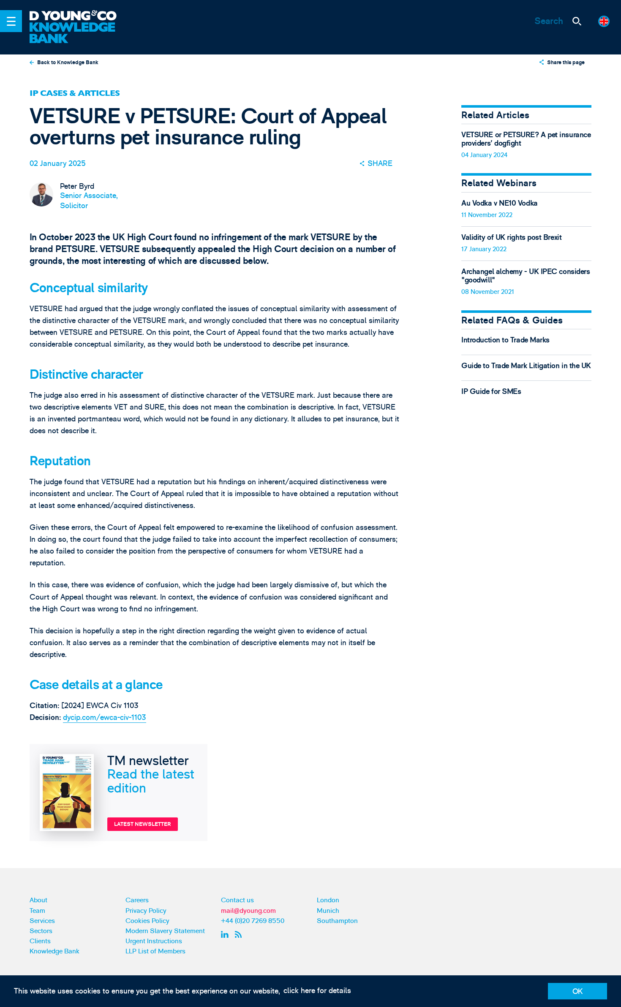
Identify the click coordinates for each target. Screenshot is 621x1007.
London (328, 900)
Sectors (41, 931)
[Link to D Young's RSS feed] (240, 934)
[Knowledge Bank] (79, 33)
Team (37, 911)
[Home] (79, 16)
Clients (40, 941)
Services (42, 921)
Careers (137, 900)
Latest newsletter (142, 824)
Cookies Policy (147, 921)
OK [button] (577, 991)
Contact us (237, 900)
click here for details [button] (317, 991)
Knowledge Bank (54, 951)
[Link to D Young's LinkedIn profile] (226, 934)
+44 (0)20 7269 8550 (252, 921)
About (38, 900)
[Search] (577, 21)
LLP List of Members (155, 951)
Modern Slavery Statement (165, 931)
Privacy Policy (145, 911)
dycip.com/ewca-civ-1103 (104, 717)
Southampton (337, 921)
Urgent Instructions (153, 941)
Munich (328, 911)
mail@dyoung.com (248, 911)
